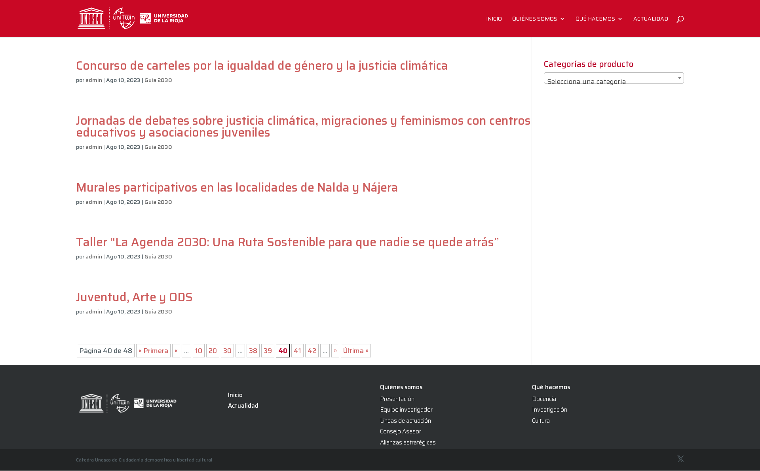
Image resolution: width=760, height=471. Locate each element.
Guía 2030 (158, 80)
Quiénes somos (534, 19)
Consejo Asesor (400, 431)
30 (227, 351)
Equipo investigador (406, 409)
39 (268, 351)
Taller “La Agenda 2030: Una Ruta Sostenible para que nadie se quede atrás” (287, 242)
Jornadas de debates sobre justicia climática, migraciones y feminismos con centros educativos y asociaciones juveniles (303, 126)
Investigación (549, 409)
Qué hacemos (595, 19)
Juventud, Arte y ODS (136, 297)
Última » (356, 351)
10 (198, 351)
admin (94, 80)
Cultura (541, 420)
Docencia (544, 399)
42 (312, 351)
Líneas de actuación (405, 420)
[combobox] (614, 78)
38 (253, 351)
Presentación (397, 399)
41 (297, 351)
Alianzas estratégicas (408, 442)
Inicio (494, 19)
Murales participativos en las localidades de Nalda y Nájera (237, 187)
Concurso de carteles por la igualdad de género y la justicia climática (262, 65)
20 (213, 351)
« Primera (153, 351)
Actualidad (650, 19)
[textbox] (614, 82)
